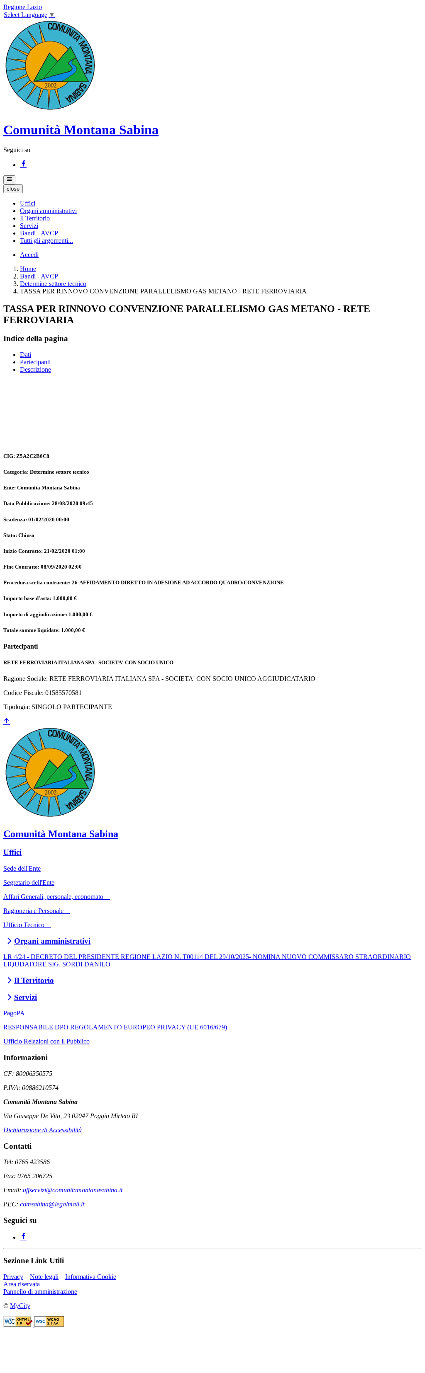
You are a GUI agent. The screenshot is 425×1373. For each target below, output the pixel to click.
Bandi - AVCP (39, 276)
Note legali (44, 1276)
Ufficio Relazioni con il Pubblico (46, 1041)
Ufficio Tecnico (27, 924)
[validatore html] (18, 1324)
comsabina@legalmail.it (52, 1204)
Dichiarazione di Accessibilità (42, 1129)
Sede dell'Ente (22, 868)
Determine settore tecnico (53, 283)
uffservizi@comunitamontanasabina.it (72, 1190)
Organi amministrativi (52, 941)
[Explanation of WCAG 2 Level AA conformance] (49, 1324)
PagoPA (14, 1013)
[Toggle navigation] (9, 179)
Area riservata (21, 1284)
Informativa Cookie (90, 1276)
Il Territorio (34, 980)
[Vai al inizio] (6, 721)
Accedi (29, 254)
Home (28, 268)
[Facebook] (23, 164)
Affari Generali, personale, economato (56, 896)
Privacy (13, 1276)
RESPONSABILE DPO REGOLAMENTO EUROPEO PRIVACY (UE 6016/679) (115, 1027)
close (13, 189)
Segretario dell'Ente (28, 882)
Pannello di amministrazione (40, 1291)
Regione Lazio (22, 6)
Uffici (12, 852)
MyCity (20, 1305)
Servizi (25, 997)
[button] (27, 203)
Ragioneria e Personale (36, 910)
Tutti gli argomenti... (46, 240)
